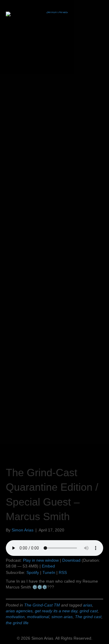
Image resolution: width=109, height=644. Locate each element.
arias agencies (19, 611)
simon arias (62, 616)
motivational (38, 616)
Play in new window (41, 560)
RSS (63, 572)
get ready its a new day (56, 611)
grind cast (89, 611)
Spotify (32, 572)
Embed (48, 566)
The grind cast (88, 616)
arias (87, 605)
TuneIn (48, 572)
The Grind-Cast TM (42, 605)
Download (71, 560)
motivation (15, 616)
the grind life (17, 622)
